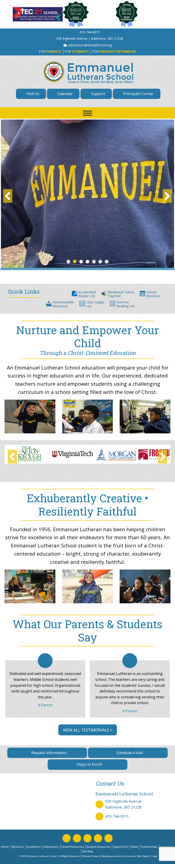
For (50, 51)
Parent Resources (72, 847)
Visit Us (32, 93)
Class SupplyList (95, 304)
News (134, 847)
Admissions (50, 847)
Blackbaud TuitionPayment (121, 294)
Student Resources (98, 847)
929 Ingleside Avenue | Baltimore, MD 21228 (89, 38)
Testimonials (149, 847)
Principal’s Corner (138, 93)
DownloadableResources (63, 304)
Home (5, 847)
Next (167, 196)
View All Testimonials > (87, 730)
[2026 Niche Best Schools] (137, 14)
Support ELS (120, 847)
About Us (18, 847)
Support (97, 93)
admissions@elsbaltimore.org (90, 45)
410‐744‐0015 (89, 32)
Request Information (48, 752)
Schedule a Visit (129, 752)
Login (154, 856)
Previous (7, 196)
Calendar (65, 93)
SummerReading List (125, 304)
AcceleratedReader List (87, 294)
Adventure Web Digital (137, 856)
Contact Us (167, 847)
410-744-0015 (117, 816)
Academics (33, 847)
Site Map (87, 851)
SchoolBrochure (153, 294)
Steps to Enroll (89, 764)
